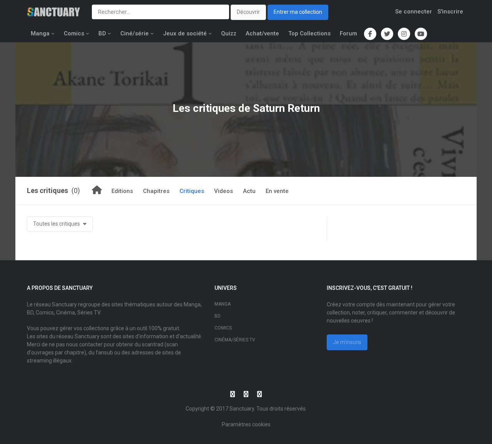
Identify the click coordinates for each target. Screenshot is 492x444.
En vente (277, 191)
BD (102, 33)
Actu (249, 191)
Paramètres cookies (246, 424)
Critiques (192, 191)
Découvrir (248, 12)
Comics (74, 33)
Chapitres (156, 191)
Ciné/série (134, 33)
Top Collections (309, 33)
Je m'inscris (347, 342)
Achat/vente (262, 33)
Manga (40, 33)
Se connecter (413, 11)
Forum (348, 33)
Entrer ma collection (298, 12)
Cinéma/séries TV (234, 340)
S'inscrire (450, 11)
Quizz (228, 33)
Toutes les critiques (57, 224)
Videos (223, 191)
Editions (122, 191)
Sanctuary (241, 409)
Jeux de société (185, 33)
